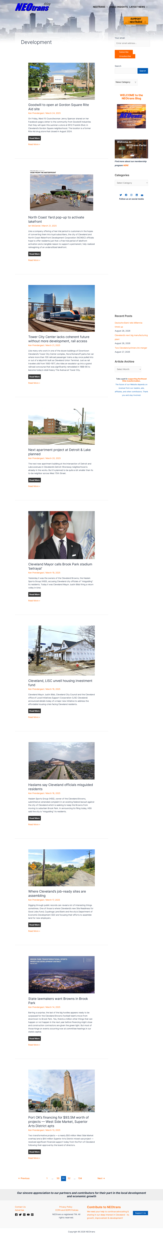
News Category (123, 82)
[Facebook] (16, 1214)
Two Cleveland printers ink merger (131, 348)
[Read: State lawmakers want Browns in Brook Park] (61, 974)
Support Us (140, 1213)
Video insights (118, 6)
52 (69, 1178)
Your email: (120, 38)
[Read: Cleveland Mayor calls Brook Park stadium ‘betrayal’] (61, 535)
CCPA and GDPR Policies (66, 1210)
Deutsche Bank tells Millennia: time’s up (129, 325)
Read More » (34, 144)
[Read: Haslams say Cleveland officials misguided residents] (61, 761)
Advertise (19, 1210)
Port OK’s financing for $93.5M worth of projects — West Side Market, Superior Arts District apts (58, 1121)
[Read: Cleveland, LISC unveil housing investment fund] (61, 650)
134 (80, 1178)
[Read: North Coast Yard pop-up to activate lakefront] (61, 190)
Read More (34, 138)
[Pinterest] (32, 1214)
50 (58, 1178)
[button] (106, 7)
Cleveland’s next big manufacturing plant (131, 337)
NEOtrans (99, 6)
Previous (23, 1178)
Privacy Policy (65, 1207)
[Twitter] (20, 1214)
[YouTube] (28, 1214)
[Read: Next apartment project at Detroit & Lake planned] (61, 426)
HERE (126, 165)
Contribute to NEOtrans (104, 1207)
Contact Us (20, 1207)
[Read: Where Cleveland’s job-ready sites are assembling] (61, 867)
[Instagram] (24, 1214)
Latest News (137, 6)
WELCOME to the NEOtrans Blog (131, 96)
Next (101, 1178)
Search (118, 66)
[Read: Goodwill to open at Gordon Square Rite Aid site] (61, 81)
